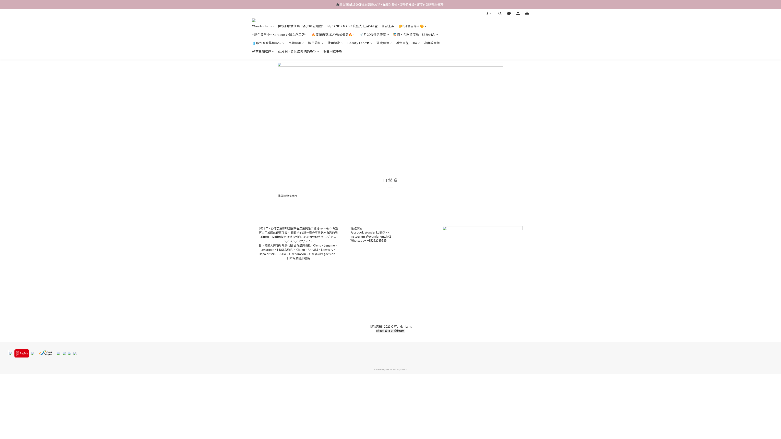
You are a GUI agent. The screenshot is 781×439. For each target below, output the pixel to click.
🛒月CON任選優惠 (373, 34)
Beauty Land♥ (358, 43)
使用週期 (334, 43)
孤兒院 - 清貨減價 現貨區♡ (297, 51)
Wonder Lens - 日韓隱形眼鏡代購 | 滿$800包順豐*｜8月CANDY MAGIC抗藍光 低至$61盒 (315, 26)
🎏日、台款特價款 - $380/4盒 (414, 34)
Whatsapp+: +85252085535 (368, 240)
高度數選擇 (432, 43)
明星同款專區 (332, 51)
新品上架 (388, 26)
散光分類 (314, 43)
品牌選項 (294, 43)
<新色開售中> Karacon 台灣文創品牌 (278, 34)
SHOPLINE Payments (396, 369)
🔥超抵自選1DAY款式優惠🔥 (332, 34)
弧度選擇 (382, 43)
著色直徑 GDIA (406, 43)
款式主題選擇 (261, 51)
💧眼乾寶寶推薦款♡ (266, 43)
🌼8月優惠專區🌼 (411, 26)
